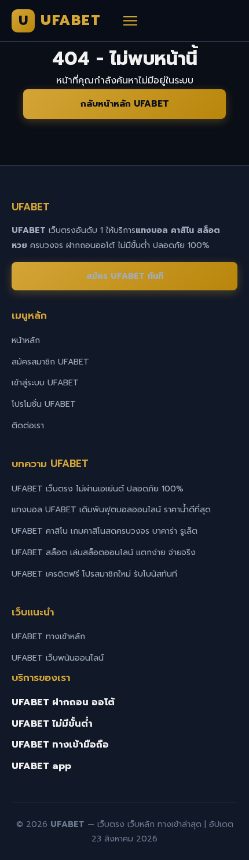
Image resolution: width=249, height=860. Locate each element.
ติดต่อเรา (28, 426)
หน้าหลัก (26, 340)
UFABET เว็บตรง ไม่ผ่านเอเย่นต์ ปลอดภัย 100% (98, 489)
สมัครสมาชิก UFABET (50, 362)
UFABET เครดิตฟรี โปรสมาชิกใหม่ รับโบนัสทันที (94, 574)
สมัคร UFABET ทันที (124, 276)
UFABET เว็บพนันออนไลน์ (58, 658)
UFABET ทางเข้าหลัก (48, 637)
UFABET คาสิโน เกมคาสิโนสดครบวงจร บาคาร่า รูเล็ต (104, 531)
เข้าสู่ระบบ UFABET (45, 383)
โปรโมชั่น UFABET (44, 404)
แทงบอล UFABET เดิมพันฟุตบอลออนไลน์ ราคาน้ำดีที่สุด (111, 510)
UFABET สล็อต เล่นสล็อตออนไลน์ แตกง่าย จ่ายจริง (104, 552)
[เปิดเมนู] (130, 20)
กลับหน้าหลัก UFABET (124, 103)
